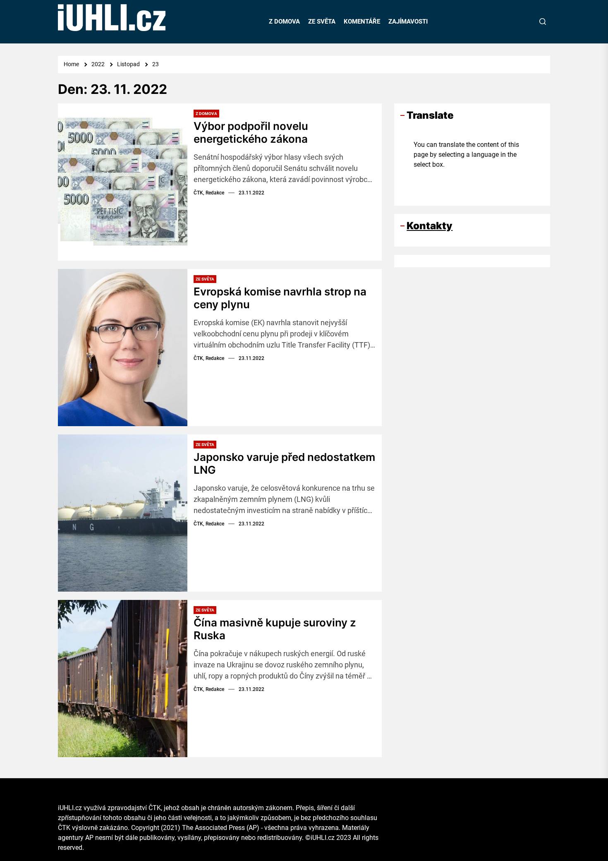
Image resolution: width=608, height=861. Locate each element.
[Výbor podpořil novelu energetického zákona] (122, 182)
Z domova (206, 113)
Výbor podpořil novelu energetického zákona (251, 132)
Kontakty (429, 226)
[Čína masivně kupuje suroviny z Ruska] (122, 678)
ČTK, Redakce (209, 193)
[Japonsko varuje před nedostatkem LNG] (122, 513)
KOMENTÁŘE (362, 21)
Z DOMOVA (284, 21)
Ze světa (205, 279)
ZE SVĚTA (321, 21)
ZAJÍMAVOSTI (408, 21)
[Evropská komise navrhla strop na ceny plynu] (122, 347)
